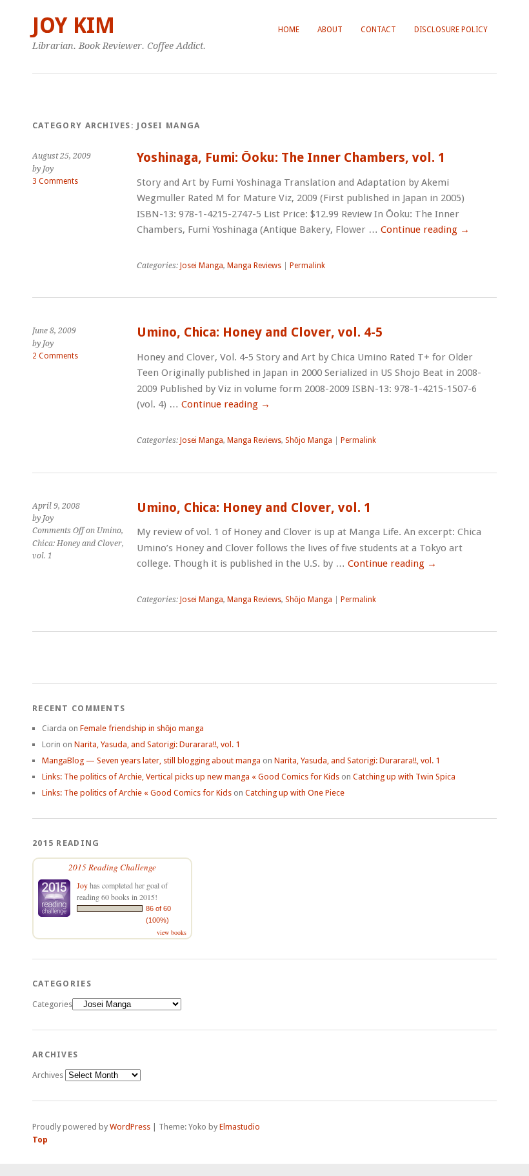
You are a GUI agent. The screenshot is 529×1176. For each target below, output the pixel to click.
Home (288, 29)
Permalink (307, 265)
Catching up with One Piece (294, 793)
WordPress (130, 1127)
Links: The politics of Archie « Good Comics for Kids (137, 793)
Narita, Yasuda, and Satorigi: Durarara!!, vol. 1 (157, 744)
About (330, 29)
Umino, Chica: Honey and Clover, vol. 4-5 (260, 332)
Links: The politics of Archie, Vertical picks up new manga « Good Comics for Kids (190, 776)
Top (40, 1139)
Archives (47, 1075)
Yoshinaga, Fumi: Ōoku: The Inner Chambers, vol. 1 (291, 157)
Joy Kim (73, 25)
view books (171, 932)
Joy (82, 885)
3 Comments (55, 181)
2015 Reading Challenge (112, 867)
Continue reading (425, 229)
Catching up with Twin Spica (404, 776)
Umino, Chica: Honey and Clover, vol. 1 (254, 507)
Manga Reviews (254, 265)
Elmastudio (239, 1127)
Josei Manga (201, 265)
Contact (378, 29)
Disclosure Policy (451, 29)
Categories (52, 1004)
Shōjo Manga (308, 440)
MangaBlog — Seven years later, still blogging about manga (151, 760)
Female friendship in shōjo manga (142, 728)
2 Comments (55, 355)
